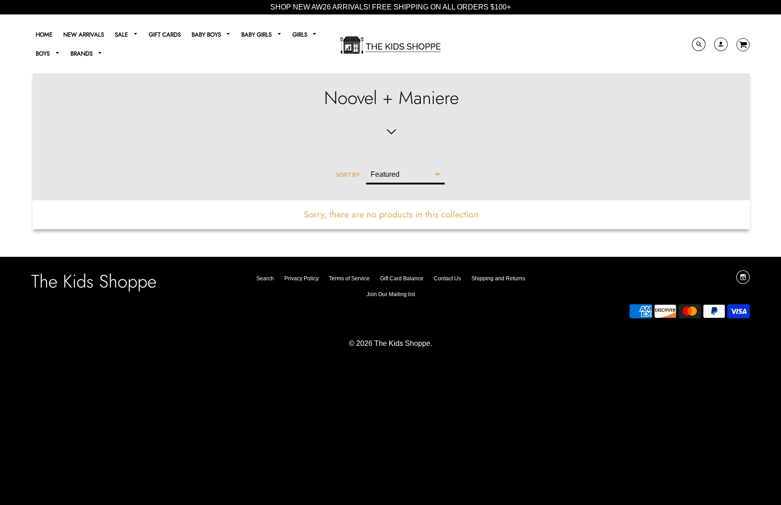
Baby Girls (257, 34)
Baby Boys (207, 34)
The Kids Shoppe (93, 281)
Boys (44, 53)
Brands (82, 53)
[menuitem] (44, 34)
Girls (300, 34)
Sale (122, 34)
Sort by (348, 175)
